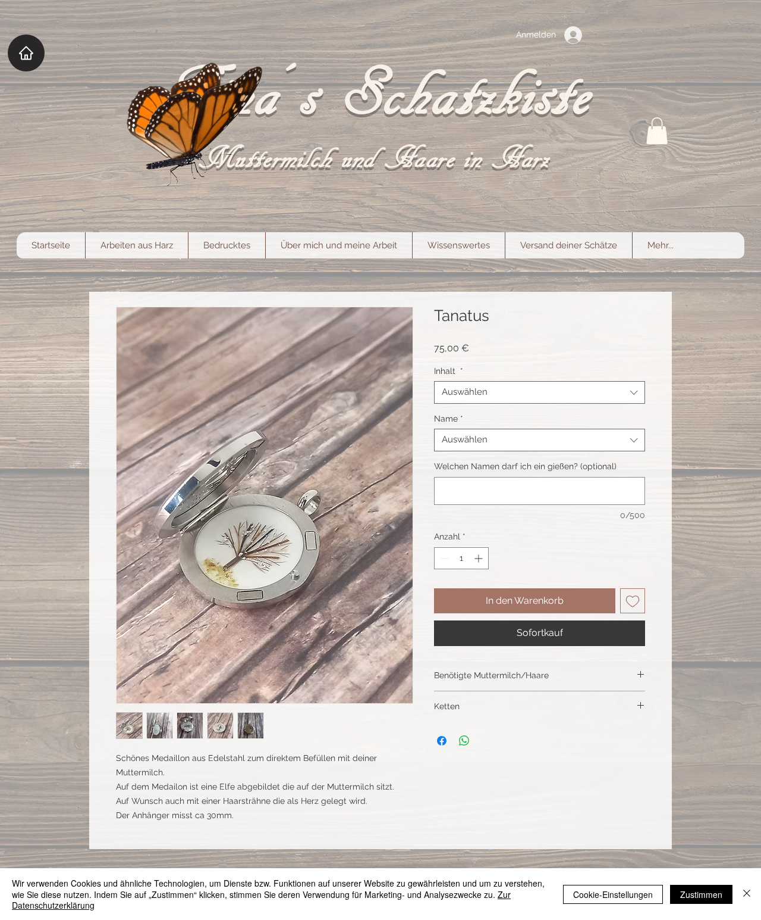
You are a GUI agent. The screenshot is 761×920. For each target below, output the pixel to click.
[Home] (26, 53)
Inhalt (448, 371)
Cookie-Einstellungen (613, 894)
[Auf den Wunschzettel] (632, 600)
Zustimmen (701, 894)
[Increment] (479, 558)
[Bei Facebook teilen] (442, 741)
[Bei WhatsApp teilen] (464, 741)
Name (448, 418)
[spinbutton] (461, 558)
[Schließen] (747, 894)
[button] (657, 130)
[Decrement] (443, 558)
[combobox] (539, 392)
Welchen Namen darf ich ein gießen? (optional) (525, 466)
